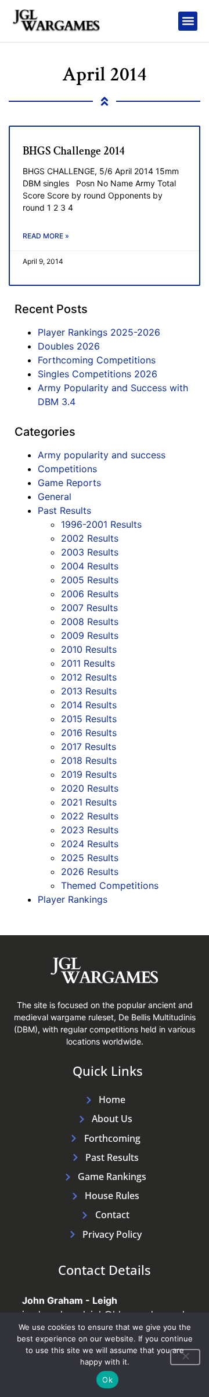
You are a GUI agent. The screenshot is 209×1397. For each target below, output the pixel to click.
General (54, 496)
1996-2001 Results (101, 524)
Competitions (67, 469)
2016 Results (89, 732)
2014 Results (89, 705)
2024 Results (89, 844)
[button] (187, 21)
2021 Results (89, 802)
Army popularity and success (101, 455)
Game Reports (69, 482)
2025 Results (89, 857)
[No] (185, 1357)
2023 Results (89, 830)
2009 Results (89, 635)
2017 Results (88, 746)
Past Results (64, 510)
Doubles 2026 (69, 346)
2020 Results (89, 788)
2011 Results (88, 663)
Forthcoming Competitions (97, 360)
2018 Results (89, 760)
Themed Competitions (109, 885)
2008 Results (89, 621)
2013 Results (89, 691)
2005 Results (89, 580)
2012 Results (89, 677)
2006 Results (89, 594)
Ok (107, 1379)
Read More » (46, 235)
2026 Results (89, 871)
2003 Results (89, 552)
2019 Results (89, 774)
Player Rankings (72, 899)
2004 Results (89, 566)
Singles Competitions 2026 (97, 374)
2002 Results (89, 538)
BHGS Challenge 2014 (74, 151)
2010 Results (89, 649)
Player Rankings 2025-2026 (99, 332)
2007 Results (89, 607)
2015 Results (89, 719)
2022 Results (89, 816)
